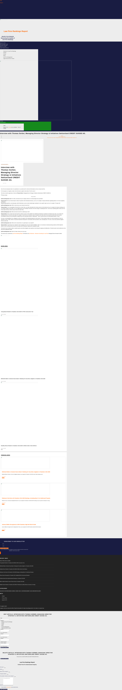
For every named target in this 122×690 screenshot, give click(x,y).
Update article (4, 647)
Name (1, 543)
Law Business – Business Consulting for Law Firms (38, 233)
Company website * (3, 673)
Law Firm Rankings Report (16, 31)
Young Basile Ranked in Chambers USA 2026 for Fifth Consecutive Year (17, 311)
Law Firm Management (4, 164)
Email (1, 669)
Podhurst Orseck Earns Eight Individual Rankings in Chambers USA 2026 (12, 578)
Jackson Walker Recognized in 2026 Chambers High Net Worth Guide (19, 524)
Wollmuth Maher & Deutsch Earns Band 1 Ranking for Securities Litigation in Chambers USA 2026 (23, 378)
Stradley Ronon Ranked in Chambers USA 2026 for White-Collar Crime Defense (19, 445)
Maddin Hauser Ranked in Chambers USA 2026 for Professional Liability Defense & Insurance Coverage (17, 584)
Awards (3, 530)
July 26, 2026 (3, 476)
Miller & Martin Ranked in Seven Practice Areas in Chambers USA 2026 (12, 581)
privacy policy (8, 687)
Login (1, 0)
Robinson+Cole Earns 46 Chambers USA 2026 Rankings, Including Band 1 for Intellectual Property (26, 498)
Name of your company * (4, 671)
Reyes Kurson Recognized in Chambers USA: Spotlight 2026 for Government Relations (15, 575)
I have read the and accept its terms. (9, 687)
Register (1, 2)
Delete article (4, 658)
